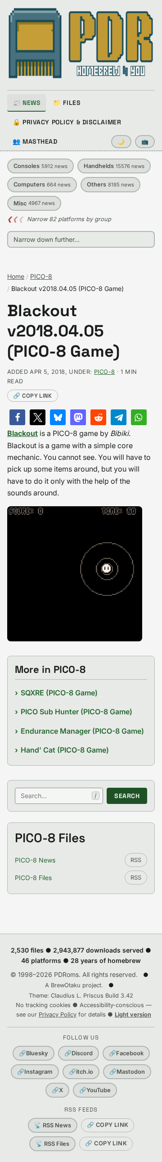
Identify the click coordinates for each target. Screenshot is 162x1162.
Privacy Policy (57, 1014)
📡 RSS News (52, 1125)
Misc (34, 203)
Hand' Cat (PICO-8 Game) (65, 749)
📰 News (26, 103)
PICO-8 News (35, 860)
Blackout (22, 433)
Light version (133, 1014)
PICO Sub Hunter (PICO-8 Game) (76, 711)
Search (127, 796)
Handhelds (114, 166)
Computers (42, 184)
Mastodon (127, 1071)
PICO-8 (41, 276)
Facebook (126, 1053)
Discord (78, 1053)
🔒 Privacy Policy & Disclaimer (67, 122)
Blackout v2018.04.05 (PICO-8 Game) (63, 331)
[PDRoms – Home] (81, 43)
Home (15, 276)
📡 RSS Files (52, 1143)
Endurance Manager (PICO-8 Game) (82, 730)
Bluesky (33, 1053)
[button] (17, 417)
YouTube (95, 1090)
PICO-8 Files (33, 877)
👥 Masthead (35, 141)
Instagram (35, 1071)
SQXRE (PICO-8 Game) (59, 692)
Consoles (41, 166)
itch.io (81, 1071)
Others (110, 184)
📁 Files (67, 103)
